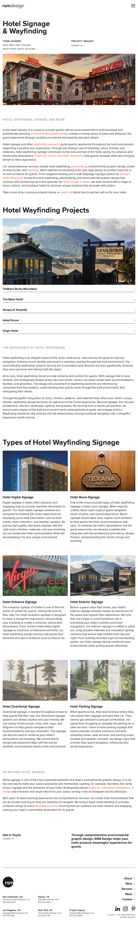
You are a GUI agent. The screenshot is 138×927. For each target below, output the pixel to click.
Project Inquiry (77, 910)
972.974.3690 (44, 902)
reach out (66, 192)
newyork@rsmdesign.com (49, 913)
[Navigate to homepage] (13, 6)
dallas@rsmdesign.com (48, 899)
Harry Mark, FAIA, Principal (16, 45)
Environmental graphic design (49, 134)
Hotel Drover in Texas (76, 182)
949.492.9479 (9, 902)
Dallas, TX (43, 897)
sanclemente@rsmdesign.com (16, 899)
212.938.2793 (44, 915)
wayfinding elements (47, 144)
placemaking (79, 166)
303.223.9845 (75, 915)
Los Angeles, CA (12, 910)
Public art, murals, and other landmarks (59, 156)
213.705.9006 (9, 915)
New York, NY (45, 910)
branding (33, 170)
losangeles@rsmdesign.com (15, 912)
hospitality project (46, 806)
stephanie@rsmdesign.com (81, 912)
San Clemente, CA (13, 897)
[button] (133, 6)
